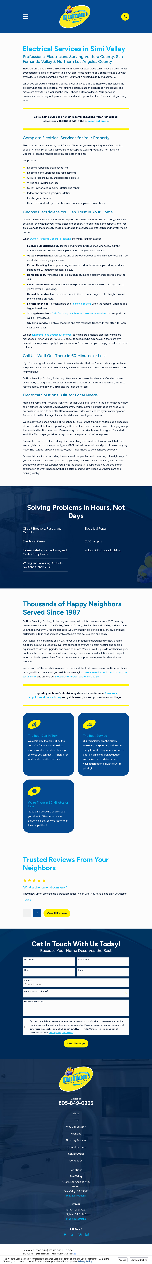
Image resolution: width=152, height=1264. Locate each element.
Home (76, 1120)
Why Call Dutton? (76, 1126)
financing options (81, 303)
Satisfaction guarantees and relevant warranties (79, 313)
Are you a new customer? (36, 991)
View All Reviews (57, 913)
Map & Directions (76, 1195)
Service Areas (76, 1153)
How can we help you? (34, 1002)
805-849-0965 (76, 1103)
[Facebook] (65, 1234)
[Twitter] (72, 1234)
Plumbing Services (76, 1140)
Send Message (76, 1043)
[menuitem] (45, 530)
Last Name (83, 960)
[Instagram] (79, 1234)
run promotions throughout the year (52, 334)
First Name (29, 960)
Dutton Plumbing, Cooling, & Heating (50, 238)
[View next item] (37, 913)
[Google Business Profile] (87, 1234)
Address (28, 981)
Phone (27, 970)
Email (81, 970)
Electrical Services (76, 1147)
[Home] (74, 17)
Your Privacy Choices (62, 1254)
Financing (76, 1133)
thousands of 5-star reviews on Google (77, 676)
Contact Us (76, 1160)
